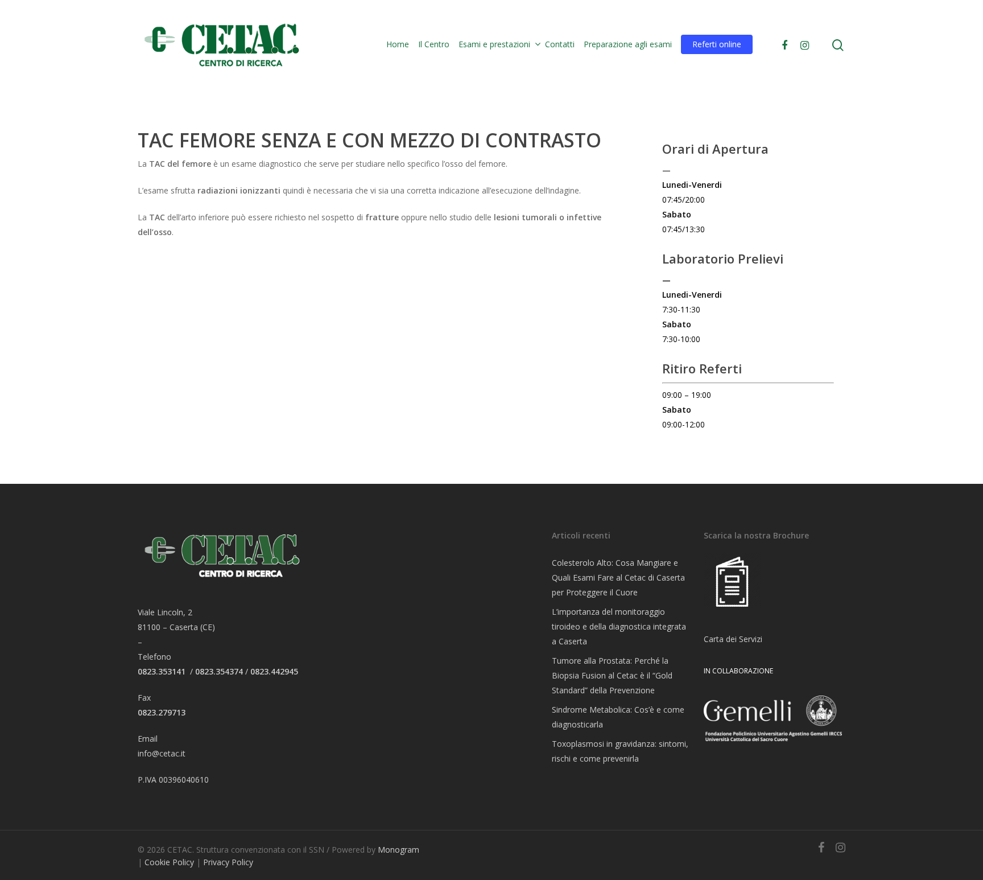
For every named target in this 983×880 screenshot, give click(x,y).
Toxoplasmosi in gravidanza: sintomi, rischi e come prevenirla (620, 751)
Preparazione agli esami (628, 44)
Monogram (398, 849)
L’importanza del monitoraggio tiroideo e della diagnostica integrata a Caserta (619, 626)
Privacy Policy (228, 862)
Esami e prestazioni (494, 44)
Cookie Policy (169, 862)
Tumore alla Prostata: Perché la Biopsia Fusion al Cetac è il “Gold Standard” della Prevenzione (612, 675)
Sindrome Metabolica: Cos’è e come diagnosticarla (618, 717)
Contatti (560, 44)
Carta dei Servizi (733, 639)
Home (397, 44)
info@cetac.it (161, 753)
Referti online (716, 44)
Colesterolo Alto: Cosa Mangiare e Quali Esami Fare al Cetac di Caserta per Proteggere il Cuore (618, 577)
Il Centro (433, 44)
